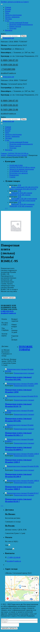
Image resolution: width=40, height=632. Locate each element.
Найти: (3, 34)
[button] (20, 2)
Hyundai (8, 9)
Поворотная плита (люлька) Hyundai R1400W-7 (18, 448)
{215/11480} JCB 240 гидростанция (22, 200)
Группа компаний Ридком (18, 23)
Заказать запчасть (9, 298)
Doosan (7, 11)
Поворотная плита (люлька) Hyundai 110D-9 (18, 461)
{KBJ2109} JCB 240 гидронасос (21, 206)
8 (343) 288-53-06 (9, 109)
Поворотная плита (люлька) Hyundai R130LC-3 (18, 434)
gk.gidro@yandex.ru (8, 73)
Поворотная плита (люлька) (17, 155)
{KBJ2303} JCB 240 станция (19, 195)
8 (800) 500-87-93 (9, 60)
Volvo (7, 13)
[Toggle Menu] (2, 4)
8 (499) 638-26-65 (9, 64)
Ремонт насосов (15, 26)
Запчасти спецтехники (13, 15)
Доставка (8, 19)
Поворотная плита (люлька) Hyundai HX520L (18, 419)
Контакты (8, 30)
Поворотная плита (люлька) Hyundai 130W (18, 391)
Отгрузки (12, 28)
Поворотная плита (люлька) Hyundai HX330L (18, 378)
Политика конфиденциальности (21, 24)
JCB (19, 185)
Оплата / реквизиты (12, 17)
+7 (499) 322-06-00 (13, 557)
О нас (7, 21)
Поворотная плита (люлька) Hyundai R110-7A (18, 405)
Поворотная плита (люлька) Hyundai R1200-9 (18, 475)
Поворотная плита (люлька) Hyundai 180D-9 (18, 488)
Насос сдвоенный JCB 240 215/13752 (22, 189)
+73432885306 (8, 69)
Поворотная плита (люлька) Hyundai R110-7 (18, 500)
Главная (8, 7)
